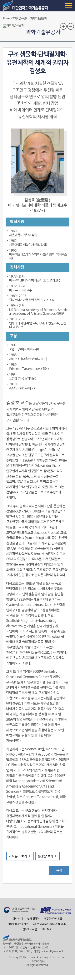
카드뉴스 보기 (18, 856)
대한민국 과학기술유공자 (26, 5)
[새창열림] (19, 910)
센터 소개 (17, 918)
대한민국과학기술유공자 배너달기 (50, 924)
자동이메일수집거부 (18, 924)
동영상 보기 (45, 856)
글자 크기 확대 (63, 26)
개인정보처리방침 (53, 918)
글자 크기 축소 (70, 26)
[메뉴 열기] (68, 5)
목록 (59, 870)
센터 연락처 (33, 918)
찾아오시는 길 (30, 929)
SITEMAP (46, 929)
